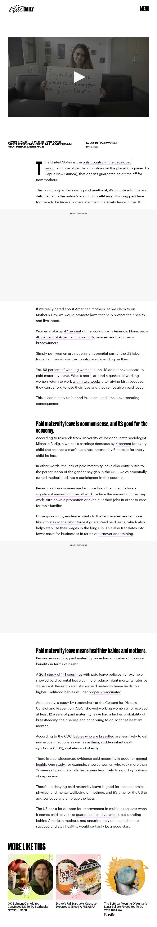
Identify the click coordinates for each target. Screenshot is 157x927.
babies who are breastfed (93, 736)
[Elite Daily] (21, 9)
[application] (78, 77)
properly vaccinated (105, 692)
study (64, 702)
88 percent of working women (67, 370)
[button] (78, 77)
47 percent (72, 331)
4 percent (123, 443)
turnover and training (115, 534)
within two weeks (87, 381)
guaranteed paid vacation (97, 814)
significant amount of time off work (64, 494)
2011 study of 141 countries (60, 674)
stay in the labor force (67, 522)
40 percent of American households (65, 337)
